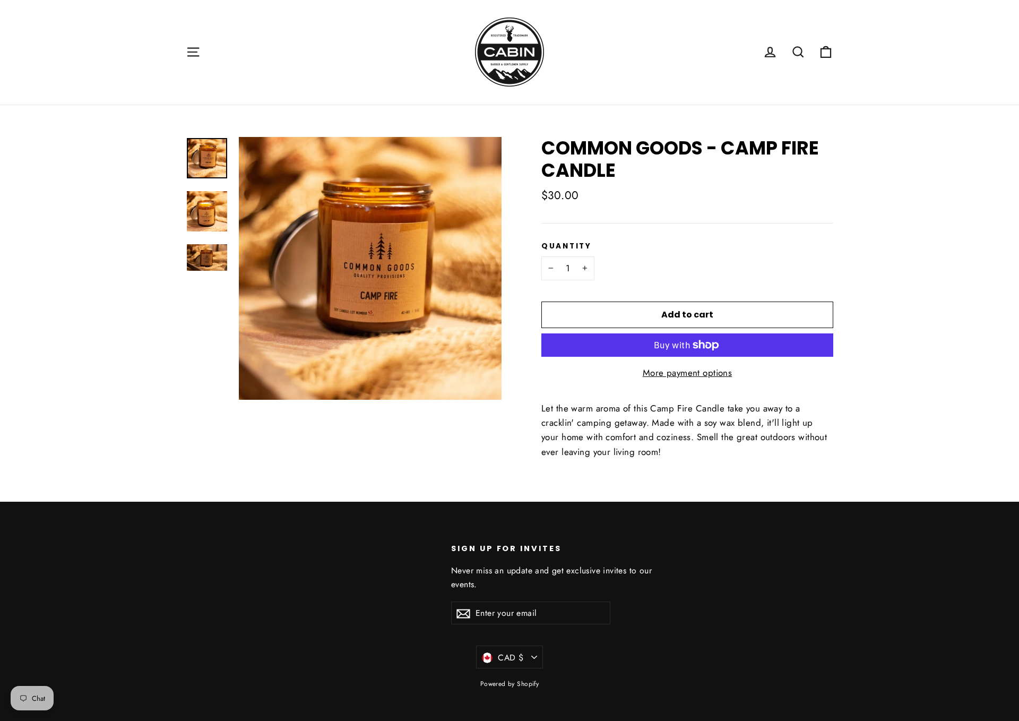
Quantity (566, 246)
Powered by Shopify (509, 684)
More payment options (687, 372)
